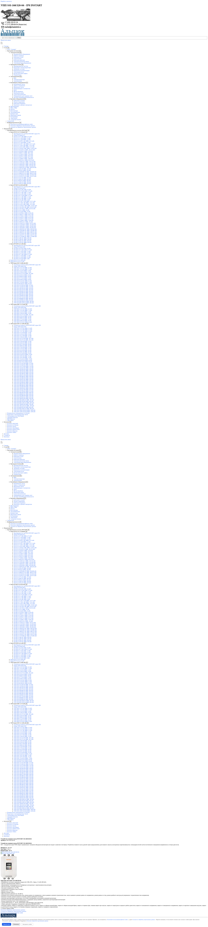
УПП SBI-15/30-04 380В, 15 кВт (22, 313)
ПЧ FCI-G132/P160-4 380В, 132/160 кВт (25, 163)
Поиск (19, 37)
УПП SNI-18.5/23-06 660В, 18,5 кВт (23, 338)
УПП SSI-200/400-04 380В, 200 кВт (23, 291)
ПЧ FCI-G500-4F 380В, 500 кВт (22, 182)
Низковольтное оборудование (22, 54)
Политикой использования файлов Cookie (117, 919)
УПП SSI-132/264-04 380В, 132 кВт (23, 286)
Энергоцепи (13, 118)
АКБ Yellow (10, 420)
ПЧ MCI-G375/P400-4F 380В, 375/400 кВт (25, 236)
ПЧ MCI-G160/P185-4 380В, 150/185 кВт (25, 226)
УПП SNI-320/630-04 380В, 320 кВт (23, 388)
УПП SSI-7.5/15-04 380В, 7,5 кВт (23, 269)
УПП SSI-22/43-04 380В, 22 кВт (22, 275)
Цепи (15, 90)
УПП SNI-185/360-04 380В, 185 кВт (23, 373)
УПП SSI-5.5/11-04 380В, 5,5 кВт (23, 267)
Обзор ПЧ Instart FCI (19, 135)
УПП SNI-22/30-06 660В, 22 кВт (23, 341)
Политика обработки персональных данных (22, 125)
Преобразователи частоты (21, 66)
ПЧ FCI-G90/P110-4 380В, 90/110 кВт (24, 160)
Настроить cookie (27, 924)
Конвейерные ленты (19, 84)
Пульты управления (19, 102)
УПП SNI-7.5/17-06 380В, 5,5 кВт (23, 331)
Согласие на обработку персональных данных (23, 127)
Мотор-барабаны (18, 91)
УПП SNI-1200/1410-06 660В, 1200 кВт (24, 411)
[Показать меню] (1, 441)
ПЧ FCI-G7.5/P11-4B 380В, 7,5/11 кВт (24, 145)
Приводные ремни (19, 93)
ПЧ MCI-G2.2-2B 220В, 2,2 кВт (22, 194)
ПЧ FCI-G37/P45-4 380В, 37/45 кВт (23, 154)
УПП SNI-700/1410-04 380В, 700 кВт (24, 405)
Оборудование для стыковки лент (23, 96)
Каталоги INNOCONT (13, 429)
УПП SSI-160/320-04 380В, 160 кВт (23, 288)
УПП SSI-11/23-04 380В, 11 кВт (22, 270)
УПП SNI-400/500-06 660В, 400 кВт (23, 392)
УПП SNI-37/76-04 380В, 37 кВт (23, 348)
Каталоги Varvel (11, 426)
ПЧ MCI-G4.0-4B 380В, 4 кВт (22, 200)
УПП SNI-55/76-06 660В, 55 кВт (23, 353)
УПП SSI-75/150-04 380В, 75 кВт (23, 282)
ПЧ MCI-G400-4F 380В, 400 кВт (23, 238)
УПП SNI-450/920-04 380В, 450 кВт (23, 397)
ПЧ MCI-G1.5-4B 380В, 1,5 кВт (22, 197)
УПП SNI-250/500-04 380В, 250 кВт (23, 382)
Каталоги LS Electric (12, 425)
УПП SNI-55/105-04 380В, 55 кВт (23, 354)
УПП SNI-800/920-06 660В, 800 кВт (23, 407)
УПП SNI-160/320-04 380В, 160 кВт (23, 370)
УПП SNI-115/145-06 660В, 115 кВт (23, 363)
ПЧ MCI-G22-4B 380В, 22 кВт (22, 211)
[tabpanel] (104, 839)
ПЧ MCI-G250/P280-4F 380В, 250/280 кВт (25, 230)
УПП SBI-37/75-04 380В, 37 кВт (22, 319)
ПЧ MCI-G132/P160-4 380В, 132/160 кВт (25, 224)
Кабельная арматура (19, 60)
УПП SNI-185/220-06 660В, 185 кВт (23, 372)
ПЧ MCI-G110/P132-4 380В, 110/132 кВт (25, 223)
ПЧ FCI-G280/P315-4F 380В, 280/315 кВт (25, 173)
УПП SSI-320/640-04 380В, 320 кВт (23, 295)
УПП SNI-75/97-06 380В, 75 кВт (23, 356)
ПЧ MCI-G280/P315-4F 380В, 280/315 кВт (25, 232)
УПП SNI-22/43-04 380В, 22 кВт (23, 343)
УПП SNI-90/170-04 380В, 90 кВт (23, 362)
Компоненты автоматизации (21, 70)
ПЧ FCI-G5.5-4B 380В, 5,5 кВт (22, 142)
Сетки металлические (20, 94)
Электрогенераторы (19, 79)
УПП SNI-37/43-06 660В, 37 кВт (23, 347)
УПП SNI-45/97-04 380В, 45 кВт (23, 351)
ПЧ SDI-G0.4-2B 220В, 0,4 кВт (22, 248)
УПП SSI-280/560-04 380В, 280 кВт (23, 294)
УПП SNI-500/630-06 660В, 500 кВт (23, 398)
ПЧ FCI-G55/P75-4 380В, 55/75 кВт (23, 157)
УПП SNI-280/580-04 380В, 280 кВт (23, 385)
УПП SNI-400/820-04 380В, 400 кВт (23, 394)
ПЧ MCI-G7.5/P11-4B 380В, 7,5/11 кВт (24, 202)
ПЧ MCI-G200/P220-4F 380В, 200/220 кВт (25, 229)
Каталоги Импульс (12, 431)
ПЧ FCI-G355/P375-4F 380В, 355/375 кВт (25, 176)
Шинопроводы (14, 106)
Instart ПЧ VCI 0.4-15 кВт (17, 261)
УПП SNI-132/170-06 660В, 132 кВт (23, 366)
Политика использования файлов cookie (21, 124)
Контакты (6, 436)
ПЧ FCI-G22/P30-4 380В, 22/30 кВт (23, 151)
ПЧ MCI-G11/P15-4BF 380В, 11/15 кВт (24, 204)
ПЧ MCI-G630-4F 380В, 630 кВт (23, 242)
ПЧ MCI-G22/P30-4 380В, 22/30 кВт (23, 213)
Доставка (6, 434)
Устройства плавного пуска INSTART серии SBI (27, 306)
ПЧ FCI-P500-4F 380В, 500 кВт (22, 180)
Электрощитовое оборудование (22, 63)
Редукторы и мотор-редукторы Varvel (17, 414)
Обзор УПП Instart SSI (20, 266)
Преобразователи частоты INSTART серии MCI (27, 186)
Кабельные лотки (18, 57)
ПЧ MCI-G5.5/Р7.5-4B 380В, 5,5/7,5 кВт (25, 201)
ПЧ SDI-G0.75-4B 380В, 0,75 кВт (23, 254)
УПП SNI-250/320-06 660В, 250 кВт (23, 381)
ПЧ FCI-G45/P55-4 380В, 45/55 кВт (23, 155)
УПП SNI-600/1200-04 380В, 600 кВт (24, 403)
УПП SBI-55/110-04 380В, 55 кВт (23, 322)
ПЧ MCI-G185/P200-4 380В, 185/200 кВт (25, 227)
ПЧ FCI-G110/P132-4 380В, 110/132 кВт (25, 161)
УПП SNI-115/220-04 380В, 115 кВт (23, 364)
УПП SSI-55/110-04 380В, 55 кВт (23, 281)
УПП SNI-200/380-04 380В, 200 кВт (23, 376)
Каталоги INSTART (12, 423)
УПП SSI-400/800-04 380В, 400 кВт (23, 298)
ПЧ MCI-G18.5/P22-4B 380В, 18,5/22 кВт (25, 207)
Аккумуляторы (18, 81)
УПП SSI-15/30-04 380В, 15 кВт (22, 272)
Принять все (6, 924)
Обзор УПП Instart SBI (20, 307)
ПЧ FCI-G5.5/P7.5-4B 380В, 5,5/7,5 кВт (24, 144)
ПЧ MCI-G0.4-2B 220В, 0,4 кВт (22, 189)
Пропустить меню (6, 40)
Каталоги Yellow (11, 432)
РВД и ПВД (13, 108)
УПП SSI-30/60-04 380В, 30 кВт (22, 276)
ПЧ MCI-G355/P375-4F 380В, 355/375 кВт (25, 235)
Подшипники (17, 75)
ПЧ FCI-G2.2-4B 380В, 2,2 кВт (22, 139)
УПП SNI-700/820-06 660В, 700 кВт (23, 404)
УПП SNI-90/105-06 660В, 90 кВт (23, 360)
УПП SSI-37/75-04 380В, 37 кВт (22, 278)
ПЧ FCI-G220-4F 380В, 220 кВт (22, 169)
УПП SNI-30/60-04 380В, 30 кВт (23, 345)
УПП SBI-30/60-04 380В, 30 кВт (22, 317)
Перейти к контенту (6, 1)
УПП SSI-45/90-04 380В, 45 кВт (22, 279)
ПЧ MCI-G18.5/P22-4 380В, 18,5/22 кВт (24, 208)
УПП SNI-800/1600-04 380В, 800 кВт (24, 408)
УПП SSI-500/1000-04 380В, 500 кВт (24, 301)
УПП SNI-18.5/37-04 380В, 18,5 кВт (23, 340)
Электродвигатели (19, 72)
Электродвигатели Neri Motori (15, 416)
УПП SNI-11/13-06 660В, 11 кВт (22, 332)
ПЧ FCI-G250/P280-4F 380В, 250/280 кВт (25, 172)
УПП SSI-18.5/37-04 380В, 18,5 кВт (23, 273)
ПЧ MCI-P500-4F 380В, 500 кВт (22, 241)
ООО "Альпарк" (11, 49)
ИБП (15, 78)
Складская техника (15, 119)
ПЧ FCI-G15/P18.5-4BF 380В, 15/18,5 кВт (25, 148)
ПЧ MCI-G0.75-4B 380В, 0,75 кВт (23, 195)
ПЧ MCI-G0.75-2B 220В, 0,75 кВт (23, 191)
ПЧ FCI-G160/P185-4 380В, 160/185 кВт (25, 164)
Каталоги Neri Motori (13, 428)
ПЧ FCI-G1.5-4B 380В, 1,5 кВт (22, 138)
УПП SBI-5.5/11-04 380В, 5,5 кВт (23, 309)
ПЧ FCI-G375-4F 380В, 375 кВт (22, 177)
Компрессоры (14, 113)
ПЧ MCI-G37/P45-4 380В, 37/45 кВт (23, 216)
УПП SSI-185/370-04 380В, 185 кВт (23, 289)
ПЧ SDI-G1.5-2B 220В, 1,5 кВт (22, 251)
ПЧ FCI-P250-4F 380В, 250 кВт (22, 170)
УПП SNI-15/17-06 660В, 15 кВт (23, 335)
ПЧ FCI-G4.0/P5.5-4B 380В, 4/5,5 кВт (24, 141)
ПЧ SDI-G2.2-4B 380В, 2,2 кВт (22, 257)
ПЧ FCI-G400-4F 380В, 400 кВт (22, 179)
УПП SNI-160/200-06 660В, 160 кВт (23, 369)
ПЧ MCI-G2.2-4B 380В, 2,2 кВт (22, 198)
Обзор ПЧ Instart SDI (19, 247)
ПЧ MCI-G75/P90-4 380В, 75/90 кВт (23, 220)
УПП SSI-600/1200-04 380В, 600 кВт (24, 303)
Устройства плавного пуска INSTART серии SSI (27, 264)
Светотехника (17, 58)
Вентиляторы (14, 111)
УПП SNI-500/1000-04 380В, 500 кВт (24, 400)
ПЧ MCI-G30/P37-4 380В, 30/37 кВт (23, 214)
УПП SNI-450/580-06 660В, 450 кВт (23, 395)
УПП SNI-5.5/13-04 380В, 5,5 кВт (23, 328)
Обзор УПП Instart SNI (20, 326)
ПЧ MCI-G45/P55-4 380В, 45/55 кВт (23, 217)
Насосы (12, 109)
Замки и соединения (19, 85)
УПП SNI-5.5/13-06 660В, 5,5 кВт (23, 329)
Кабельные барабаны (19, 103)
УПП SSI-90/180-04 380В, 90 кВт (23, 283)
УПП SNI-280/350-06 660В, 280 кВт (23, 384)
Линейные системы (19, 69)
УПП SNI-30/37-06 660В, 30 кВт (23, 344)
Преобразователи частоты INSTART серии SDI (27, 245)
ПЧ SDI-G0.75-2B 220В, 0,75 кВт (23, 250)
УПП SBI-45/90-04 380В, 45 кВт (22, 320)
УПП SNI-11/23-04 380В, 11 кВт (22, 334)
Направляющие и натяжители (22, 88)
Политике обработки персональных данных (37, 921)
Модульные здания (15, 115)
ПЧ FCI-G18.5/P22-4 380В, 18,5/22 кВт (24, 150)
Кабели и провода (19, 55)
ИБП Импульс (11, 419)
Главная (6, 46)
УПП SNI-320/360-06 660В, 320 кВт (23, 386)
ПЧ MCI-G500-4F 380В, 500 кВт (23, 239)
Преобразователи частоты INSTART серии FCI (27, 133)
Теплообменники (15, 112)
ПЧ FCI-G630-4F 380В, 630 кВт (22, 183)
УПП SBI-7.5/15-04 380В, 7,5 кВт (23, 310)
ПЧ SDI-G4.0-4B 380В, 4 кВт (22, 258)
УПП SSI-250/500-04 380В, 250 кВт (23, 292)
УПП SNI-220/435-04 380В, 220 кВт (23, 379)
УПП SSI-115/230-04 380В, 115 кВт (23, 285)
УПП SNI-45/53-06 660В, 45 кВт (23, 350)
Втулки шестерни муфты (20, 73)
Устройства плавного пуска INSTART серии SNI (27, 325)
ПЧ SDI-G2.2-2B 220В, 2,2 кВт (22, 253)
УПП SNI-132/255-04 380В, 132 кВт (23, 367)
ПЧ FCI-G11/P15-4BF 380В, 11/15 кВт (24, 147)
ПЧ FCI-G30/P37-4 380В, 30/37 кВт (23, 152)
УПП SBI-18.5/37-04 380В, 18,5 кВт (23, 314)
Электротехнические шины (21, 61)
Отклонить (16, 924)
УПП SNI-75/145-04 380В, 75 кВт (23, 359)
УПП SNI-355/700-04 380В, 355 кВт (23, 391)
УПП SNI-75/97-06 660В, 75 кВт (23, 357)
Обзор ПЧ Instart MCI (19, 188)
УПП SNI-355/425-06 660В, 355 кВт (23, 389)
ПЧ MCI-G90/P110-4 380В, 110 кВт (23, 222)
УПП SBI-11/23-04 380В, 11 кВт (22, 312)
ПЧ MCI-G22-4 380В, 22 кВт (21, 210)
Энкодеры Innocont (12, 417)
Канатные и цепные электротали (23, 105)
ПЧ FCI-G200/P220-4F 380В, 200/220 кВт (25, 167)
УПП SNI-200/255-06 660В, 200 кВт (23, 375)
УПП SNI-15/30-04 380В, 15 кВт (23, 337)
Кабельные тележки (19, 100)
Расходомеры (14, 116)
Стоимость (7, 435)
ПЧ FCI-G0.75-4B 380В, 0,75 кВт (23, 136)
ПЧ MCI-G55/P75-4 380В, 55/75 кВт (23, 219)
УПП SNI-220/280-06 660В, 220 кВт (23, 378)
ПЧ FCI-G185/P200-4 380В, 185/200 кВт (25, 166)
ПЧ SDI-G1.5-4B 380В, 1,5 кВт (22, 255)
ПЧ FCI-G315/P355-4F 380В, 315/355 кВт (25, 174)
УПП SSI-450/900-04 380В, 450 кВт (23, 300)
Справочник (10, 121)
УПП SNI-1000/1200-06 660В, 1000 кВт (24, 410)
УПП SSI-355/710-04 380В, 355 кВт (23, 297)
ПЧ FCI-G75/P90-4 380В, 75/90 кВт (23, 158)
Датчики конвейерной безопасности (24, 97)
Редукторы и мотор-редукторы (22, 67)
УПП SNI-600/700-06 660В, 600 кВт (23, 401)
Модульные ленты (19, 87)
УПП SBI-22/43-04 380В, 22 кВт (22, 316)
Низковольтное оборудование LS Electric (18, 413)
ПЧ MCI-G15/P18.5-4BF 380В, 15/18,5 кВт (25, 205)
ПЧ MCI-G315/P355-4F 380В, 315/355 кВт (25, 233)
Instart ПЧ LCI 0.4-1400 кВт (18, 260)
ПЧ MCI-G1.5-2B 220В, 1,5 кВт (22, 192)
